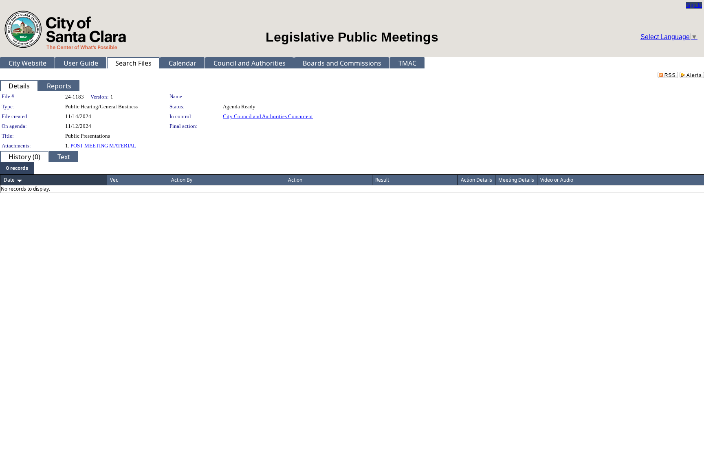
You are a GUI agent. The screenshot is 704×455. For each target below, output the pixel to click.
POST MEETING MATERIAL (103, 146)
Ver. (114, 179)
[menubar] (17, 168)
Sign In (694, 5)
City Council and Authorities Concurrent (268, 116)
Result (382, 179)
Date (9, 179)
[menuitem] (17, 168)
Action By (181, 179)
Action (295, 179)
